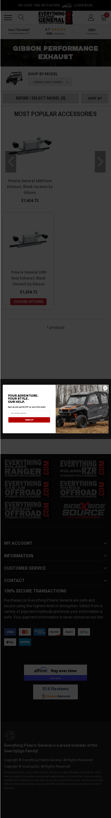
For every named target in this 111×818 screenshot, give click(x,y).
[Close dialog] (105, 388)
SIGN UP (29, 419)
